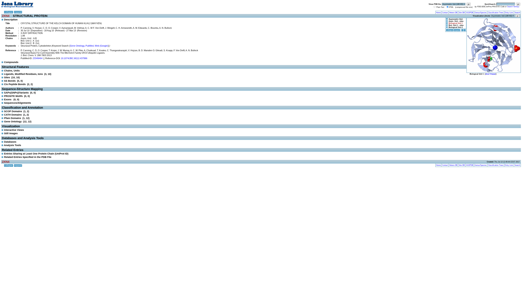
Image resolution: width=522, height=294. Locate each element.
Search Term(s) (513, 7)
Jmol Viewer (490, 74)
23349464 (38, 58)
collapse (8, 12)
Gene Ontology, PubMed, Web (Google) (89, 46)
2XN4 (5, 16)
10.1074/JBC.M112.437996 (74, 58)
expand (18, 12)
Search (517, 13)
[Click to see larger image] (493, 19)
